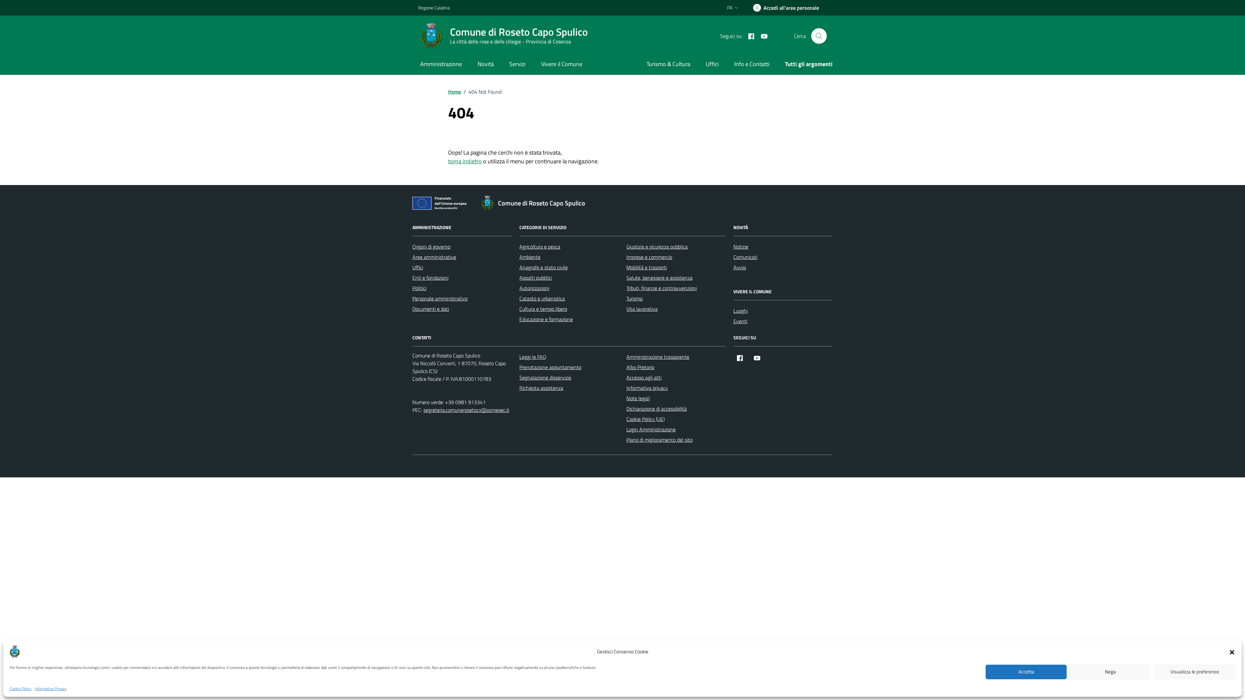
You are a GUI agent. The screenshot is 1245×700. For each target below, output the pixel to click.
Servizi (517, 64)
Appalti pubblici (535, 278)
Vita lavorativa (642, 309)
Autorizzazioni (534, 288)
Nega (1110, 672)
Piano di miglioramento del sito (659, 440)
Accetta (1026, 672)
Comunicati (745, 257)
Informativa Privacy (50, 689)
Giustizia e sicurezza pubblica (657, 247)
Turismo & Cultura (668, 64)
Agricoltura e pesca (539, 247)
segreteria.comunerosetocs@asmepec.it (466, 410)
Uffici (712, 64)
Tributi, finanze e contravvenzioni (661, 288)
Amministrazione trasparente (657, 357)
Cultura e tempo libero (543, 309)
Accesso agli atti (643, 377)
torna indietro (465, 161)
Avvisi (739, 267)
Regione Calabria (434, 7)
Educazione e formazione (546, 319)
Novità (486, 64)
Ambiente (529, 257)
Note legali (638, 398)
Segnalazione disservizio (545, 377)
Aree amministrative (434, 257)
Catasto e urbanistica (542, 298)
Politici (419, 288)
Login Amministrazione (651, 429)
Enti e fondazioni (430, 278)
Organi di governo (431, 247)
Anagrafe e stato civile (543, 267)
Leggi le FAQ (532, 357)
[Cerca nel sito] (819, 36)
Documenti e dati (430, 309)
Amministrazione (441, 64)
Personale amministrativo (440, 298)
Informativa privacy (647, 388)
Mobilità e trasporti (646, 267)
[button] (1232, 651)
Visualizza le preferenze (1194, 672)
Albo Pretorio (640, 367)
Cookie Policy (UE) (645, 419)
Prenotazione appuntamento (550, 367)
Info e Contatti (751, 64)
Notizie (740, 247)
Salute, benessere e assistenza (659, 278)
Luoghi (740, 311)
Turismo (634, 298)
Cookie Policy (20, 689)
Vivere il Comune (561, 64)
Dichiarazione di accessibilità (656, 409)
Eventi (740, 321)
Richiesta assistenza (541, 388)
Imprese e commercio (649, 257)
